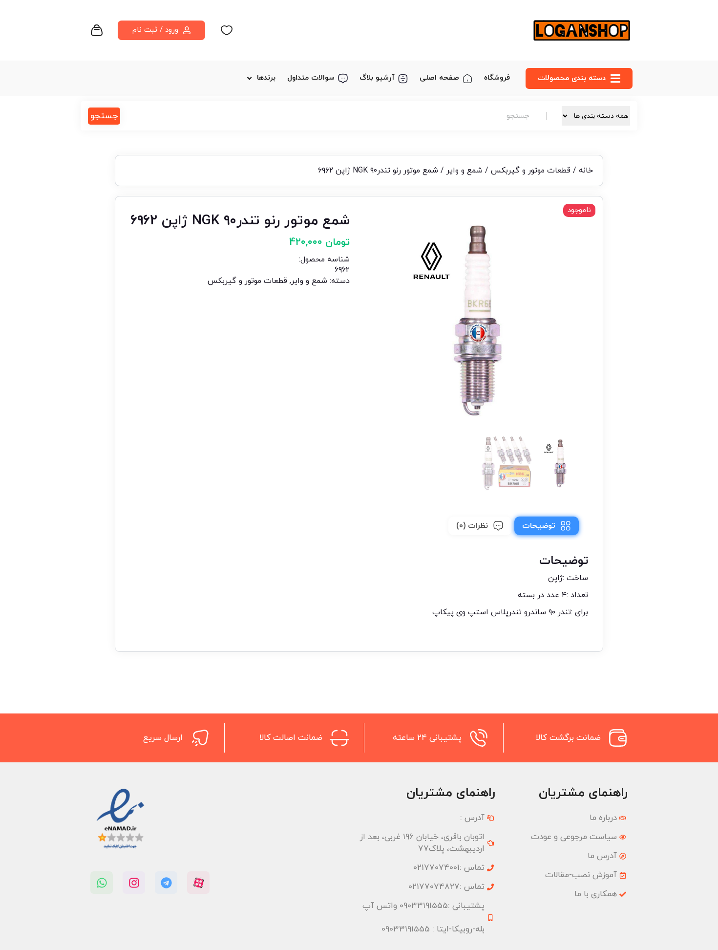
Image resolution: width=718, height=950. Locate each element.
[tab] (546, 526)
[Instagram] (134, 882)
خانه (586, 170)
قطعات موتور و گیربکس (530, 170)
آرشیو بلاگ (377, 78)
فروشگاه (497, 78)
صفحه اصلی (439, 78)
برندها (266, 78)
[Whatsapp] (101, 882)
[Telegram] (166, 882)
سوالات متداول (311, 78)
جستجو (104, 116)
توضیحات (538, 525)
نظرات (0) (472, 525)
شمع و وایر (464, 170)
